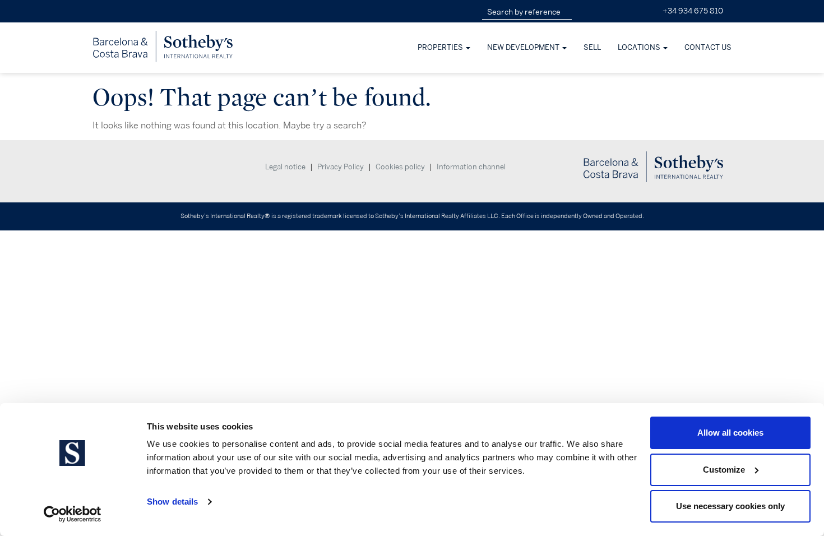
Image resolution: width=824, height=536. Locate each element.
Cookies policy (400, 167)
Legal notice (285, 167)
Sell (592, 47)
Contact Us (708, 47)
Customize (724, 469)
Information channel (471, 167)
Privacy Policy (340, 167)
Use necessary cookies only (730, 506)
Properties (441, 47)
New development (524, 47)
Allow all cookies (730, 432)
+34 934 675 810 (693, 11)
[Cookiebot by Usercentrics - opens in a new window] (73, 514)
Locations (640, 47)
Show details (172, 501)
